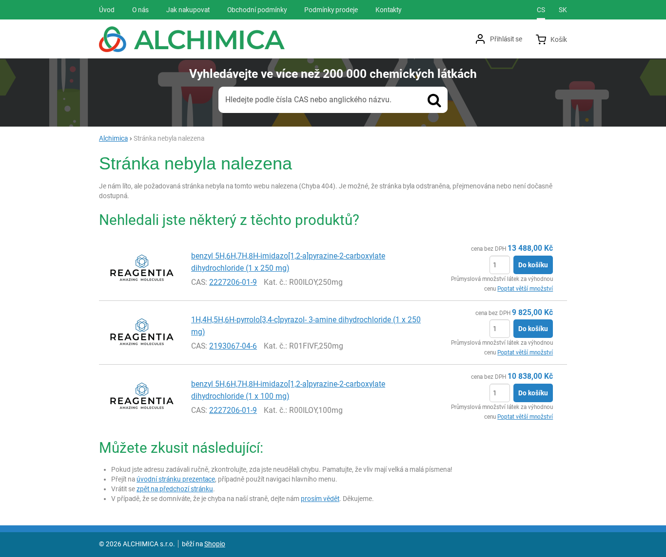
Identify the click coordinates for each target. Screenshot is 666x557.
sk (563, 10)
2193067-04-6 (233, 346)
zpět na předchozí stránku (175, 489)
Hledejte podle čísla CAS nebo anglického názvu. (308, 99)
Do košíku (533, 265)
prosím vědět (320, 498)
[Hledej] (434, 100)
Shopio (214, 544)
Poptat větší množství (525, 288)
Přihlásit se (506, 39)
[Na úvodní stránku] (192, 39)
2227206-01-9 (233, 282)
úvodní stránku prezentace (176, 479)
